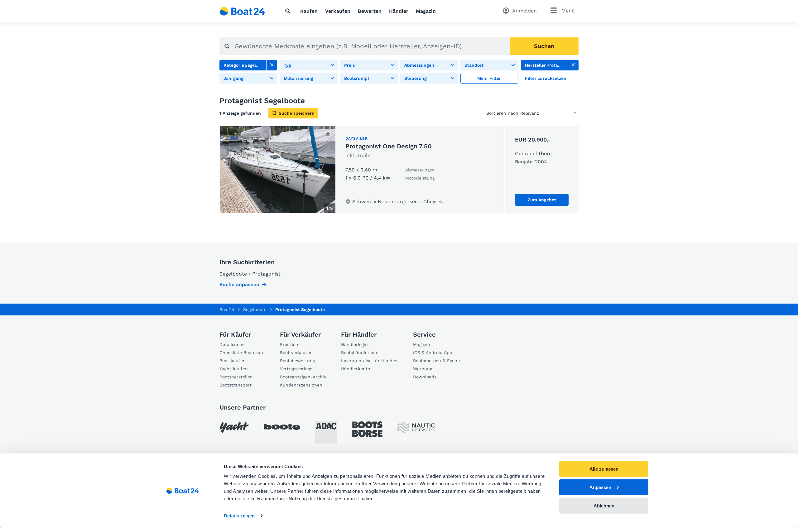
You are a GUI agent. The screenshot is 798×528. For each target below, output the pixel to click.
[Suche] (289, 11)
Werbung (422, 368)
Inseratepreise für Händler (369, 360)
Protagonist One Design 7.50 (388, 146)
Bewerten (370, 11)
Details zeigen (239, 515)
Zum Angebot (541, 199)
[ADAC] (326, 432)
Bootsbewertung (297, 360)
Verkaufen (337, 11)
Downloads (424, 376)
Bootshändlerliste (359, 352)
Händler (398, 11)
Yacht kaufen (233, 368)
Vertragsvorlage (296, 368)
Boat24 (226, 309)
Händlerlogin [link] (354, 344)
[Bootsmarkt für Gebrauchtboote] (242, 11)
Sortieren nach (502, 113)
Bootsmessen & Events (437, 360)
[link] (272, 65)
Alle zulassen (603, 469)
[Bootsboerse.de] (367, 429)
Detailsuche (232, 344)
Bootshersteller (235, 376)
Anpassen (600, 487)
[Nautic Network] (416, 427)
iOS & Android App (432, 352)
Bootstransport (235, 384)
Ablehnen (604, 505)
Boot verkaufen (296, 352)
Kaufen (309, 11)
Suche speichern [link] (297, 113)
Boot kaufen (232, 360)
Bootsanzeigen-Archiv (303, 376)
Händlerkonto (355, 368)
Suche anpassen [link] (239, 284)
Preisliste (290, 344)
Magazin (426, 11)
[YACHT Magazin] (234, 427)
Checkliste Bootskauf (242, 352)
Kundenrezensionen (301, 384)
